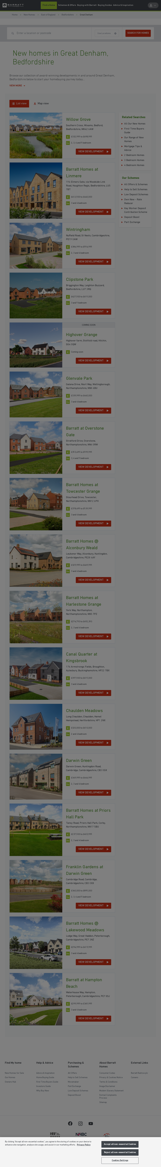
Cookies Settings (120, 1160)
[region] (80, 1152)
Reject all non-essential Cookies (120, 1152)
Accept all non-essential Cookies (120, 1144)
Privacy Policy (84, 1145)
